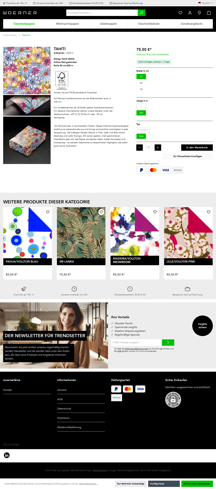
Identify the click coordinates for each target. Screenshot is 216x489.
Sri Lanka (66, 262)
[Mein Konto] (190, 12)
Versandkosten (99, 470)
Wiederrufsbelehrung (69, 427)
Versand (61, 390)
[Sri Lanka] (81, 232)
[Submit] (168, 342)
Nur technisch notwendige (130, 483)
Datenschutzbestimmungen (136, 348)
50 (141, 82)
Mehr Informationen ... (88, 484)
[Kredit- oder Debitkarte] (159, 170)
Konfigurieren (157, 483)
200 (141, 112)
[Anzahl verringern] (139, 147)
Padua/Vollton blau (22, 262)
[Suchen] (141, 12)
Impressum (63, 418)
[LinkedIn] (6, 455)
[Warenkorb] (209, 12)
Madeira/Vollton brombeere (126, 260)
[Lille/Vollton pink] (188, 232)
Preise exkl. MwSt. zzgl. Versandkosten (152, 54)
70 (141, 89)
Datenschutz (64, 408)
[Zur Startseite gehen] (20, 12)
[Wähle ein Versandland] (199, 12)
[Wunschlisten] (180, 12)
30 (141, 76)
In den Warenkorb (197, 147)
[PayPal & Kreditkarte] (141, 170)
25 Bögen (143, 129)
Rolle (141, 136)
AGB (119, 351)
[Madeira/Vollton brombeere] (135, 231)
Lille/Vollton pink (181, 262)
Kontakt (7, 390)
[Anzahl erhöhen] (158, 147)
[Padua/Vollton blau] (27, 232)
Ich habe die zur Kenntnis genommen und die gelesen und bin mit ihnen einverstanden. (144, 349)
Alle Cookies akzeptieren (196, 483)
